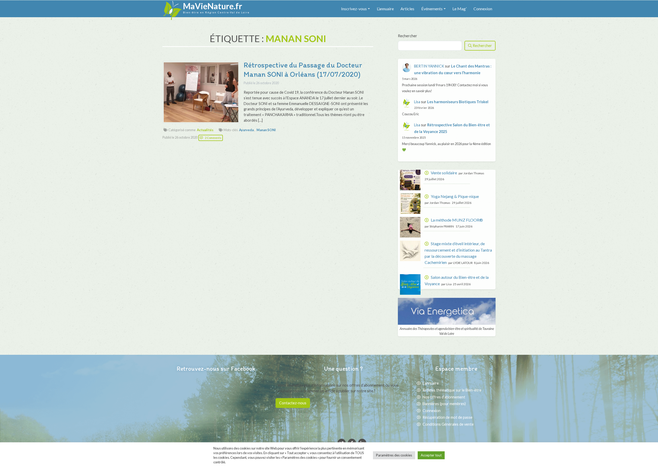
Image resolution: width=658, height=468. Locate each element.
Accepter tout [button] (431, 455)
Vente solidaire (444, 172)
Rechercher (407, 36)
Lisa (417, 102)
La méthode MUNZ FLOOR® (457, 219)
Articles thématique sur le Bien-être (452, 390)
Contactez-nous (292, 403)
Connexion (482, 8)
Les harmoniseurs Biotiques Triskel (457, 102)
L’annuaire (385, 8)
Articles (407, 8)
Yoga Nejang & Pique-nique (455, 196)
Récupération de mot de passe (447, 417)
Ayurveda (246, 130)
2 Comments (213, 137)
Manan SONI (266, 130)
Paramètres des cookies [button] (394, 455)
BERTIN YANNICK (429, 66)
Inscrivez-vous (354, 8)
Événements (432, 8)
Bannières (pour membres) (444, 404)
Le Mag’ (459, 8)
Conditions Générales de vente (448, 424)
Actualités (205, 130)
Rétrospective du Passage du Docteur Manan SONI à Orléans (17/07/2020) (303, 70)
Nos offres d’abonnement (444, 397)
